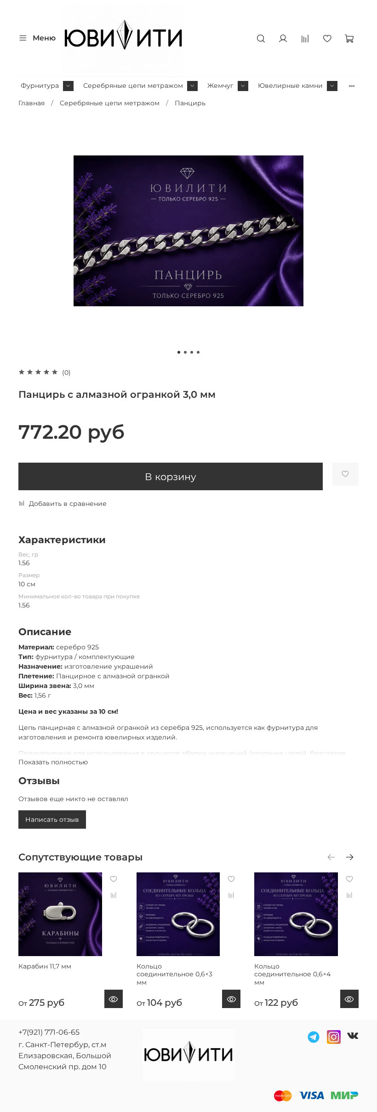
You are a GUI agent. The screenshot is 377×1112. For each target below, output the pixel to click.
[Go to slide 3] (191, 352)
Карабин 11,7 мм (44, 966)
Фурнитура (40, 85)
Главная (31, 103)
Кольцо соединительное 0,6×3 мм (174, 974)
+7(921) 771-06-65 (49, 1032)
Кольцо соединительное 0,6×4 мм (292, 974)
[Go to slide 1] (178, 352)
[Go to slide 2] (185, 352)
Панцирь (190, 103)
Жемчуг (220, 85)
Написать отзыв (52, 819)
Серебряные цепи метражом (133, 85)
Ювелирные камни (290, 85)
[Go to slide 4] (198, 352)
